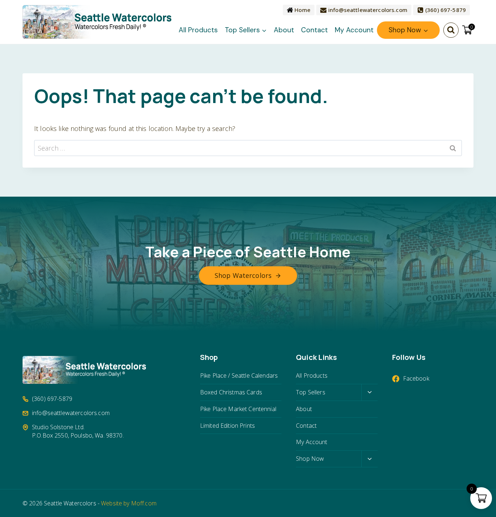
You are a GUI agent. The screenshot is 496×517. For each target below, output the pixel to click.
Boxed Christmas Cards (231, 392)
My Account (354, 29)
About (284, 29)
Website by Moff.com (128, 503)
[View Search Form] (451, 30)
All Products (198, 29)
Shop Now (310, 459)
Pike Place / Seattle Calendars (239, 375)
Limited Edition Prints (227, 426)
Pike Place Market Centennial (238, 409)
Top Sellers (310, 392)
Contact (314, 29)
